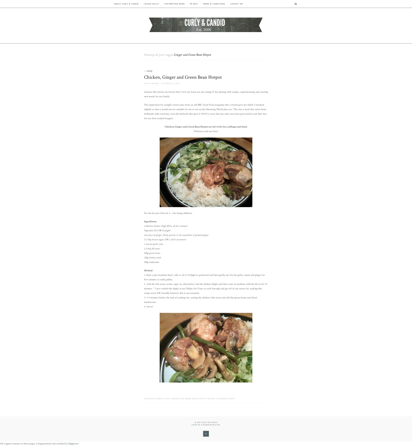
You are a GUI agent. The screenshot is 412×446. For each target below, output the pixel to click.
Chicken (149, 398)
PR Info (194, 4)
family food (163, 398)
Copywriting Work (174, 4)
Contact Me (236, 4)
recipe (211, 398)
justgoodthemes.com (210, 425)
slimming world (226, 398)
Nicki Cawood (151, 83)
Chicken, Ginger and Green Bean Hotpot (183, 77)
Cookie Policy (151, 4)
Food (149, 71)
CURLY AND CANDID (209, 422)
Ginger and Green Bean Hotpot (189, 398)
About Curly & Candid (126, 4)
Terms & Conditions (214, 4)
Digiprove (73, 443)
